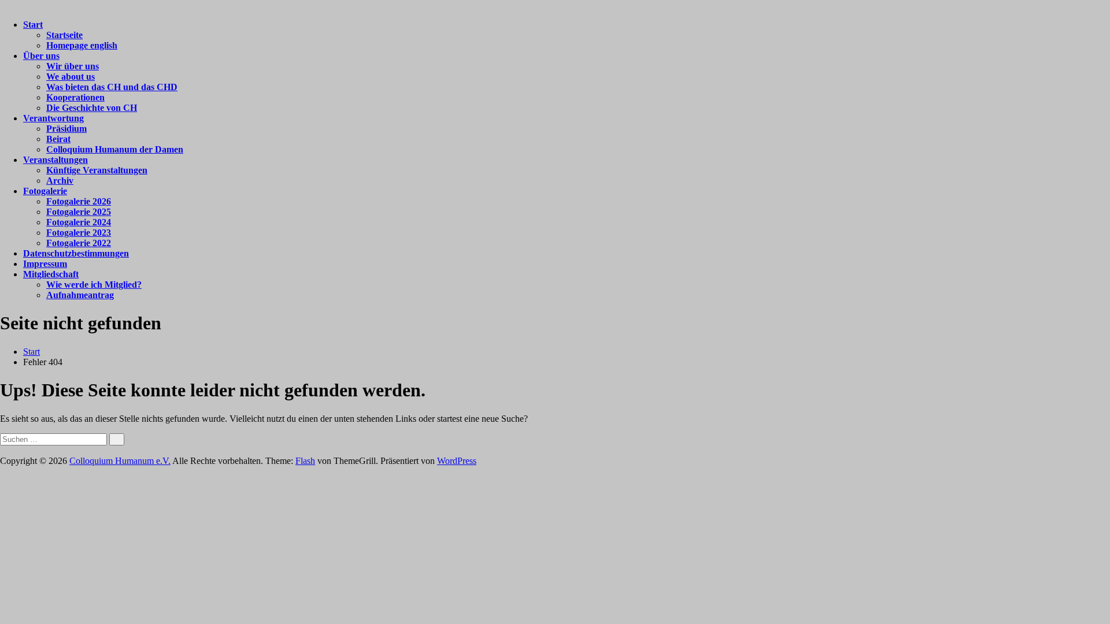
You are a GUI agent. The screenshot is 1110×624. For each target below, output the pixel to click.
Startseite (64, 35)
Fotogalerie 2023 (78, 232)
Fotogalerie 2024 (78, 222)
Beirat (58, 139)
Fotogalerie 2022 (78, 243)
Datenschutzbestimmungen (76, 253)
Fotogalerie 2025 (78, 212)
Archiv (59, 180)
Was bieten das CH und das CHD (111, 87)
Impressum (45, 264)
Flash (305, 461)
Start (33, 24)
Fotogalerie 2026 (78, 201)
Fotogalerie (45, 191)
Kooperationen (75, 97)
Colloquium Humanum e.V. (120, 461)
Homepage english (81, 45)
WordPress (456, 461)
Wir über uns (72, 66)
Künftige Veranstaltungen (96, 170)
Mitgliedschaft (51, 274)
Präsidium (66, 128)
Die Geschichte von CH (91, 108)
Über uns (41, 56)
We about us (70, 76)
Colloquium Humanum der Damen (114, 149)
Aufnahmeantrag (80, 295)
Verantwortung (53, 118)
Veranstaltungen (55, 160)
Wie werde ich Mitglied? (94, 284)
